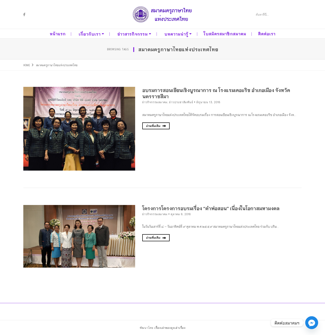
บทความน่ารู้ (176, 33)
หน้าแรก (58, 33)
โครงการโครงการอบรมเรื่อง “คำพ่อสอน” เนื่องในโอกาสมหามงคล (211, 208)
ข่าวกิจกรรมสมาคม (154, 102)
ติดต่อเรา (267, 33)
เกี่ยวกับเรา (90, 33)
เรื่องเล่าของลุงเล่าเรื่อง (170, 327)
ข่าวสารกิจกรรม (132, 33)
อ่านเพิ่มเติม (153, 125)
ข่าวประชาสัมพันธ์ (181, 102)
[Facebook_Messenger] (311, 322)
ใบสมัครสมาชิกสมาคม (225, 33)
